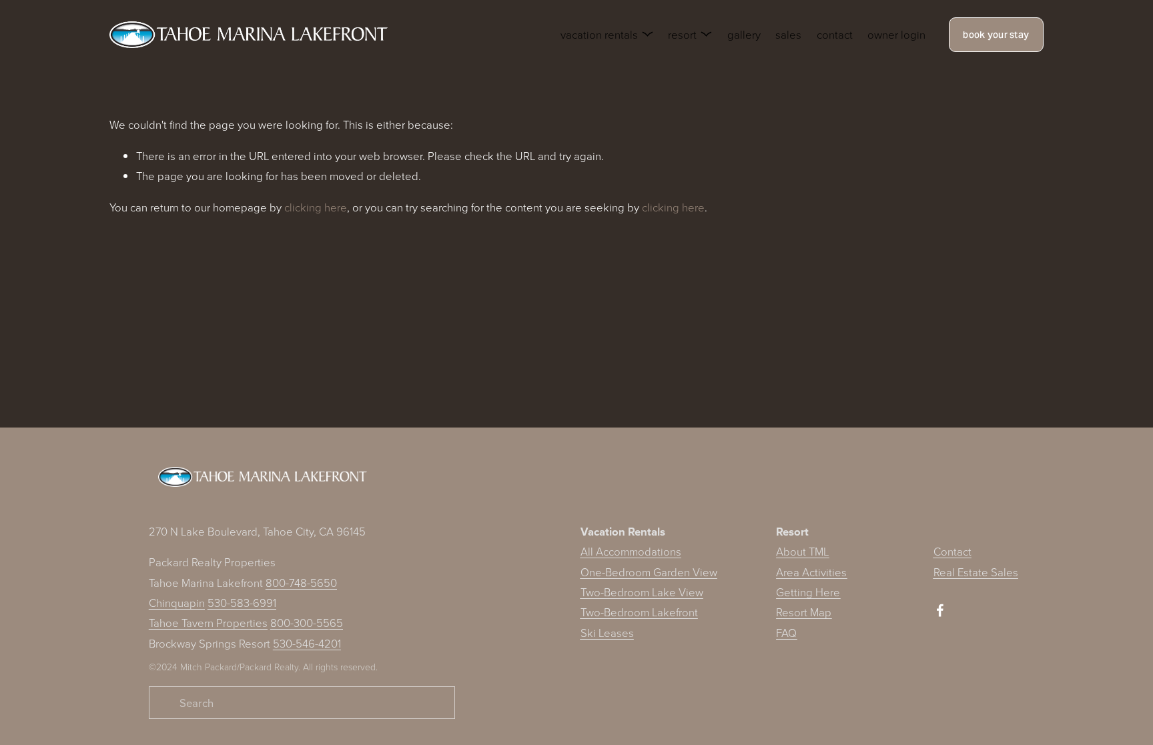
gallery (744, 34)
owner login (896, 34)
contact (835, 34)
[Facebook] (940, 610)
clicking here (315, 207)
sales (788, 34)
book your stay (996, 35)
